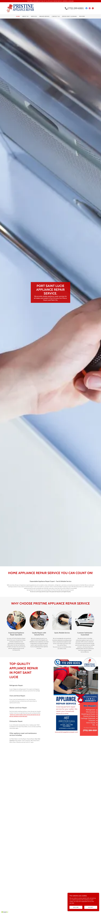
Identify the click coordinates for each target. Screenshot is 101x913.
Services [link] (34, 16)
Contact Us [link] (56, 16)
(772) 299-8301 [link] (76, 8)
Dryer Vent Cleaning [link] (69, 16)
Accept (90, 907)
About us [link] (25, 16)
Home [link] (18, 16)
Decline (76, 907)
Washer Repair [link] (44, 16)
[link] (20, 8)
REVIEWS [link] (82, 16)
